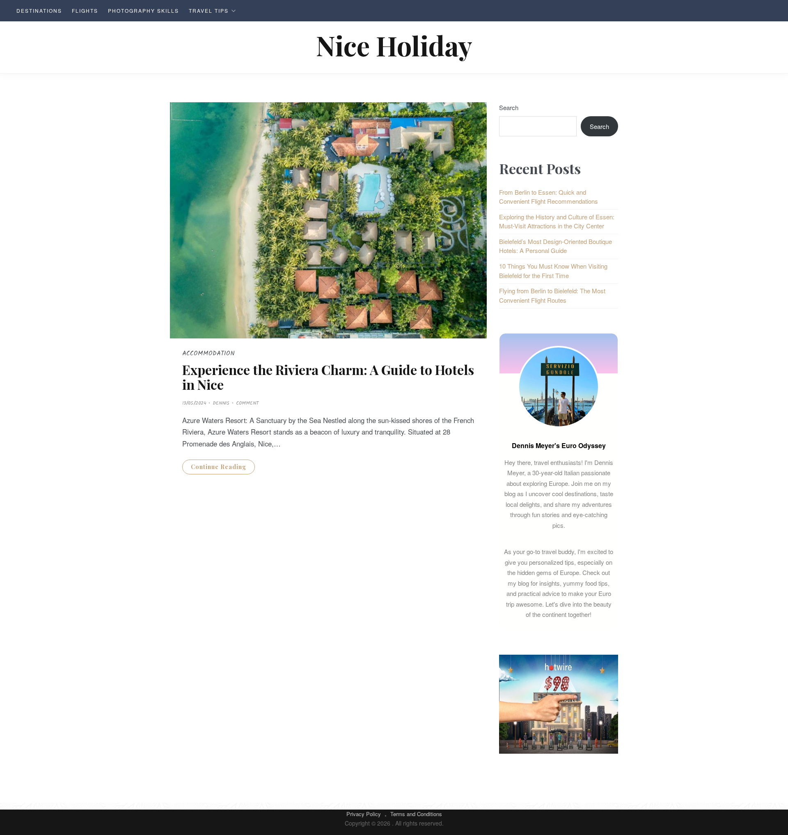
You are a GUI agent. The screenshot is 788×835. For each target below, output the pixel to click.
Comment (247, 403)
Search (508, 107)
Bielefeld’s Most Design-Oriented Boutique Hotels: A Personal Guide (555, 246)
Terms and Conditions (416, 814)
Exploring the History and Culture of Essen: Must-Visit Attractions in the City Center (556, 221)
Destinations (39, 10)
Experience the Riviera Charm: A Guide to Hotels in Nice (328, 377)
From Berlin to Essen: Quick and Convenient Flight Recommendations (548, 197)
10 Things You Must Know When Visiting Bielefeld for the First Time (553, 271)
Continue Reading (218, 467)
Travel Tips (209, 10)
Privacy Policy (363, 814)
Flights (85, 10)
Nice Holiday (394, 45)
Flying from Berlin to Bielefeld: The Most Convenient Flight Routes (552, 295)
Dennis (221, 403)
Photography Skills (143, 10)
